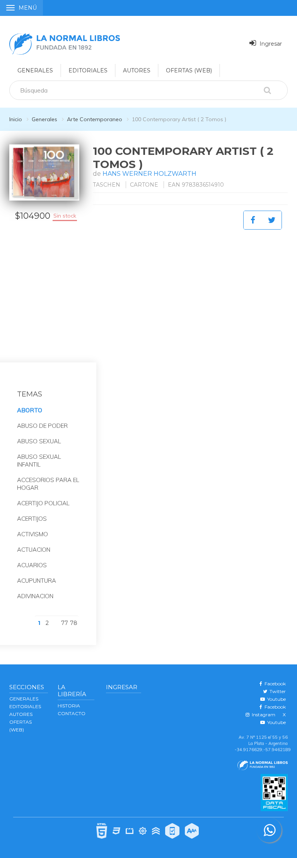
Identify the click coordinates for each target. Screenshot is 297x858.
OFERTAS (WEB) (189, 70)
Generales (44, 119)
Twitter (276, 691)
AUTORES (136, 70)
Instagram (262, 714)
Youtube (275, 699)
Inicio (15, 119)
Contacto (71, 713)
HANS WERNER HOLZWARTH (149, 173)
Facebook (274, 683)
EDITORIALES (88, 70)
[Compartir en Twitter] (272, 220)
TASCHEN (106, 184)
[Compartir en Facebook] (253, 220)
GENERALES (35, 70)
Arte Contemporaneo (94, 119)
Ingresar (270, 43)
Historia (69, 706)
